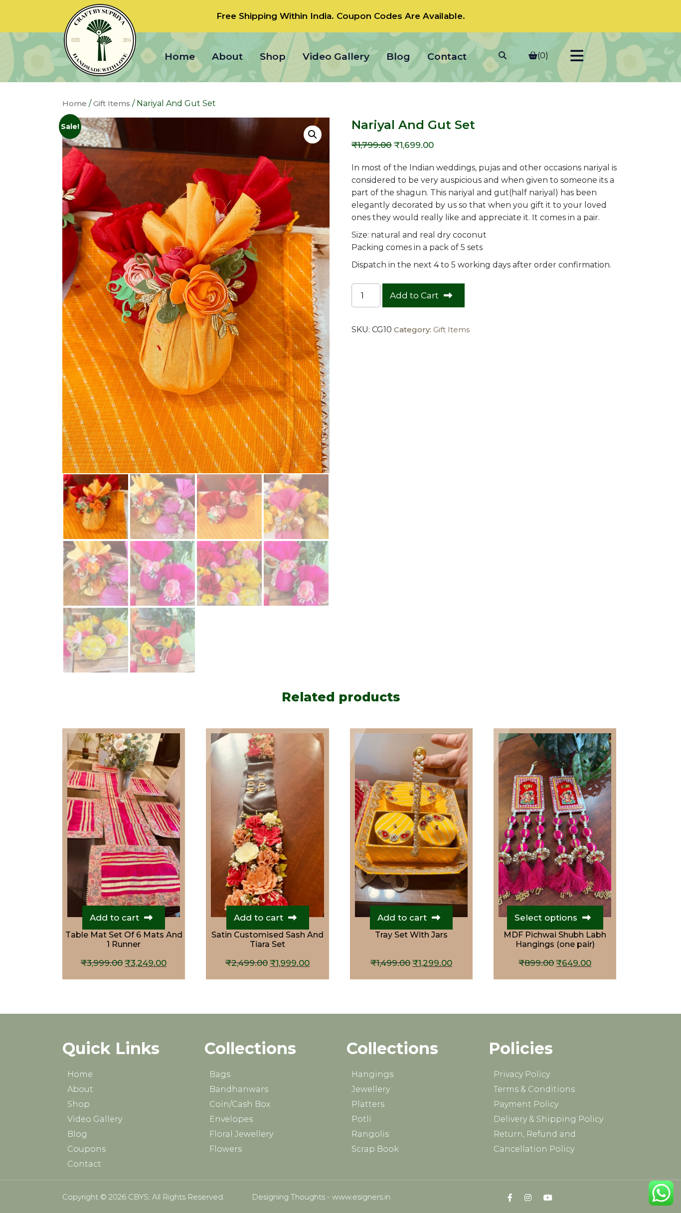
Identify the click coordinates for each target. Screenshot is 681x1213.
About (227, 56)
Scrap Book (375, 1149)
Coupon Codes (369, 16)
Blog (398, 56)
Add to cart (114, 918)
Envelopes (231, 1119)
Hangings (372, 1074)
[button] (313, 134)
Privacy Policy (522, 1074)
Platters (367, 1104)
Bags (219, 1074)
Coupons (86, 1149)
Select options (545, 918)
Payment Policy (526, 1104)
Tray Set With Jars (411, 935)
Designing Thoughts (288, 1197)
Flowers (225, 1149)
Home (180, 56)
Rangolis (370, 1134)
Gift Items (111, 103)
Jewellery (370, 1089)
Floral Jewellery (241, 1134)
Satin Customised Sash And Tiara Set (267, 939)
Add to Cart (414, 295)
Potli (361, 1119)
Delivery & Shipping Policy (548, 1119)
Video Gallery (336, 56)
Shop (273, 56)
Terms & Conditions (534, 1089)
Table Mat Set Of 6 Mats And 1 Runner (123, 939)
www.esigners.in (361, 1197)
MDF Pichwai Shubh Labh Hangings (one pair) (555, 939)
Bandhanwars (238, 1089)
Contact (447, 56)
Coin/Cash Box (239, 1104)
